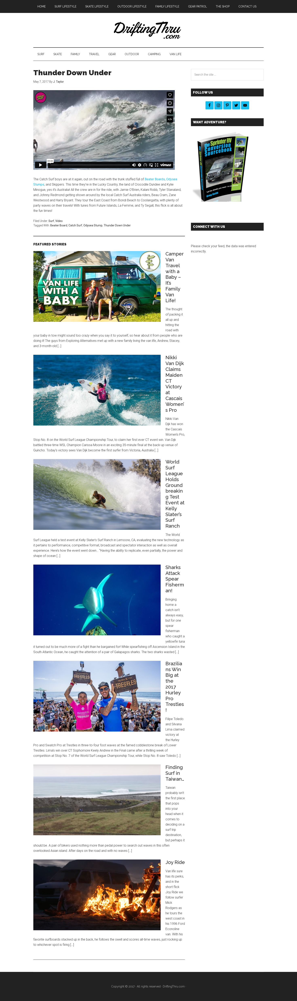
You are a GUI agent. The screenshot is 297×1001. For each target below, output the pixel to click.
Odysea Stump (92, 225)
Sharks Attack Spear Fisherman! (174, 578)
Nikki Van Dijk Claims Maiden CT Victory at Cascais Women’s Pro (174, 384)
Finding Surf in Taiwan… (174, 773)
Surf (51, 221)
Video (59, 221)
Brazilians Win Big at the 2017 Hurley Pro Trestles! (174, 687)
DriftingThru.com (174, 986)
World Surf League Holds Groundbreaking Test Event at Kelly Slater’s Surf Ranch (174, 494)
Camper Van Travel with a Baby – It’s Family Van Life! (174, 277)
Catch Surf (75, 225)
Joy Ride (175, 862)
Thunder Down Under (117, 225)
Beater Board (58, 225)
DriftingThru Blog (148, 30)
